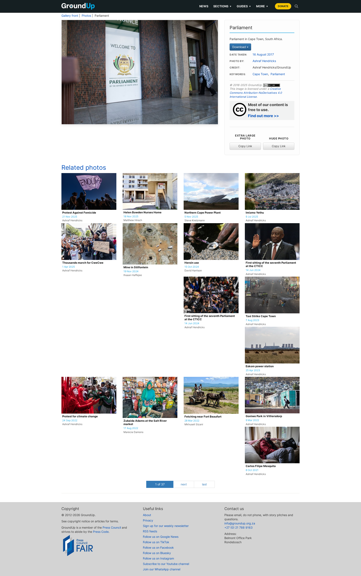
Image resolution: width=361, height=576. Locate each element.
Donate (283, 6)
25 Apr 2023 (253, 370)
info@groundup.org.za (239, 523)
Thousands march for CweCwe (82, 262)
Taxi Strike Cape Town (261, 316)
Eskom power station (260, 366)
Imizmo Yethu (255, 212)
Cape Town (260, 74)
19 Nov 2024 (131, 271)
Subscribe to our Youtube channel (166, 564)
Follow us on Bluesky (157, 553)
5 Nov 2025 (191, 216)
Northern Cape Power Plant (202, 212)
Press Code (101, 531)
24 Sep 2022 (69, 420)
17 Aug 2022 (130, 428)
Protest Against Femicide (79, 212)
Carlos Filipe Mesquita (261, 466)
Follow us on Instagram (158, 558)
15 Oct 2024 (191, 266)
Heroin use (191, 262)
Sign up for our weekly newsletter (166, 526)
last (204, 484)
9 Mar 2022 (252, 420)
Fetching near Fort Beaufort (202, 416)
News (203, 6)
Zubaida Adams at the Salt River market (145, 422)
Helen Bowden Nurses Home (142, 212)
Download (239, 47)
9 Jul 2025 (252, 216)
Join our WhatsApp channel (161, 569)
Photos (86, 15)
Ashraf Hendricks (264, 61)
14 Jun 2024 (253, 270)
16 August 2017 (263, 54)
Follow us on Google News (160, 536)
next (184, 484)
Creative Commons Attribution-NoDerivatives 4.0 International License (256, 92)
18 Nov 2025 (130, 216)
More (262, 6)
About (147, 515)
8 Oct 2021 (252, 470)
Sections (222, 6)
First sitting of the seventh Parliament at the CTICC (271, 264)
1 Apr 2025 (68, 266)
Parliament (278, 74)
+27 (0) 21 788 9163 (238, 527)
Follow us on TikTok (156, 542)
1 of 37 (160, 484)
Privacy (148, 520)
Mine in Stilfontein (135, 267)
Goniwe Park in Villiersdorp (264, 416)
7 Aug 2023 (252, 320)
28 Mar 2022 (191, 420)
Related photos (83, 167)
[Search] (296, 6)
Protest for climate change (80, 416)
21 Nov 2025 (69, 216)
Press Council (112, 527)
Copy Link (245, 146)
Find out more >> (263, 116)
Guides (244, 6)
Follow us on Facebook (158, 547)
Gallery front (69, 15)
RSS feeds (150, 531)
